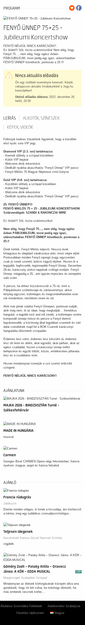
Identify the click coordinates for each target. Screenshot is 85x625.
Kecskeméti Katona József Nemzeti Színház (33, 538)
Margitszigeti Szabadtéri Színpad (25, 577)
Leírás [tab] (9, 118)
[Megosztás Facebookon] (79, 8)
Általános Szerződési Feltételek (21, 606)
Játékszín (9, 503)
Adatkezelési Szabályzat (64, 606)
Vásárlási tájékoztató (30, 613)
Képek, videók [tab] (20, 127)
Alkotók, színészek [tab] (41, 118)
